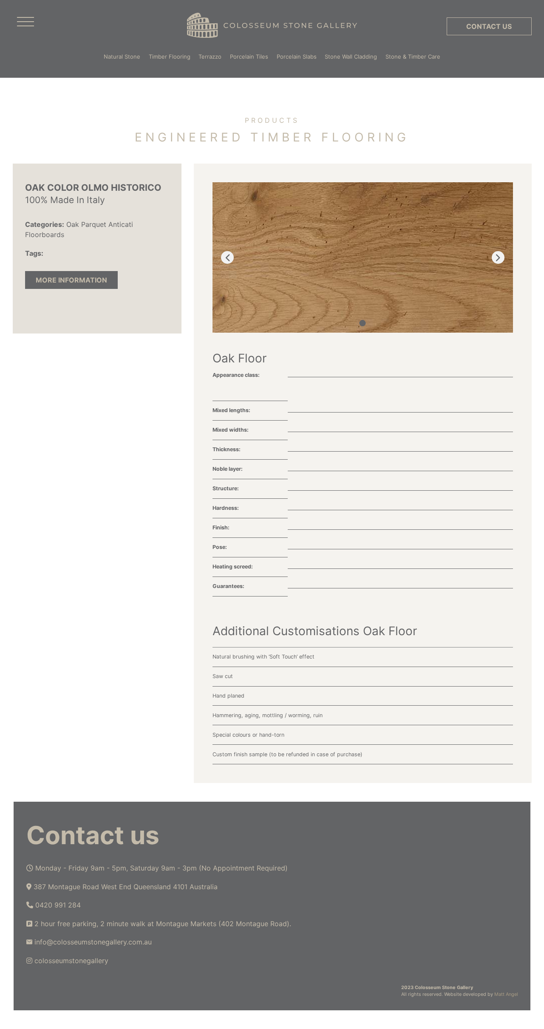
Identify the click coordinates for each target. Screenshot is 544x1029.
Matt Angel (506, 994)
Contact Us (489, 26)
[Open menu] (25, 22)
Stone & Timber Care (412, 56)
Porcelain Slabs (297, 56)
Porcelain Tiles (249, 56)
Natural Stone (122, 56)
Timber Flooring (169, 56)
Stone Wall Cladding (351, 56)
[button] (363, 323)
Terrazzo (209, 56)
